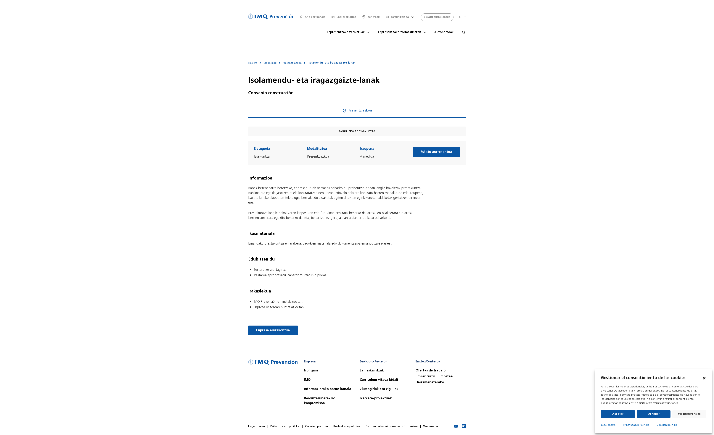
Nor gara (311, 370)
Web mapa (430, 426)
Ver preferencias (689, 414)
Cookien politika (667, 425)
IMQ (307, 380)
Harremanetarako (430, 382)
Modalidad (269, 63)
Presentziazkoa (292, 63)
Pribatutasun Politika (636, 425)
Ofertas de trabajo (431, 370)
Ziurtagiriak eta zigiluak (379, 389)
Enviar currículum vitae (434, 376)
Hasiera (252, 63)
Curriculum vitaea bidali (379, 380)
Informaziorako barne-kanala (327, 389)
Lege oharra (608, 425)
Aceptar (617, 414)
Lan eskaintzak (372, 370)
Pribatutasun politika (285, 426)
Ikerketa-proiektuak (376, 398)
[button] (704, 378)
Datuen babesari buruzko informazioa (392, 426)
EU (459, 17)
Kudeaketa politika (346, 426)
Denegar (654, 414)
